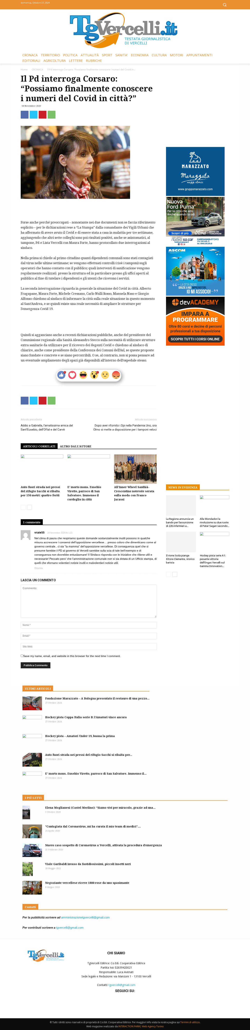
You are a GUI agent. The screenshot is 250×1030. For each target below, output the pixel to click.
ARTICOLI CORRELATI (39, 446)
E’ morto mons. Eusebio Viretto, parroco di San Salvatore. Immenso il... (95, 773)
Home (24, 69)
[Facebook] (116, 4)
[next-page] (29, 507)
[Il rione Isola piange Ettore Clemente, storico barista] (181, 542)
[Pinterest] (42, 115)
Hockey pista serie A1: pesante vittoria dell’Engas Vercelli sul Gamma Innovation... (213, 561)
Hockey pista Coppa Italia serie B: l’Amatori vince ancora (86, 717)
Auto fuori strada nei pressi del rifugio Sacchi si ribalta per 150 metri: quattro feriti (40, 491)
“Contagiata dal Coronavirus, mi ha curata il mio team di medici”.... (93, 826)
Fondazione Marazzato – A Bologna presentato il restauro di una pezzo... (97, 698)
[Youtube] (133, 4)
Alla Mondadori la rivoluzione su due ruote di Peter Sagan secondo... (214, 522)
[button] (224, 4)
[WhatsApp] (51, 115)
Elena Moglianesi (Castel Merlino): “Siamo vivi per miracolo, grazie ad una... (100, 807)
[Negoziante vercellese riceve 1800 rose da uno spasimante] (32, 888)
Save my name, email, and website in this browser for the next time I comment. (72, 656)
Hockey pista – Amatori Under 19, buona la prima (80, 736)
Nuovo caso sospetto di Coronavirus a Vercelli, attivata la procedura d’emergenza (103, 845)
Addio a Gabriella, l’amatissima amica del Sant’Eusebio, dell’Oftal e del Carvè (47, 427)
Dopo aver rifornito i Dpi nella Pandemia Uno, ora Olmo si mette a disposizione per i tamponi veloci (125, 427)
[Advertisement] (88, 210)
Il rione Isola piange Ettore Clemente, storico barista (180, 559)
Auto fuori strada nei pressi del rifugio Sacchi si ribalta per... (88, 755)
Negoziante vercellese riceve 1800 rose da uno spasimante (87, 883)
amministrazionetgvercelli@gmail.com (85, 917)
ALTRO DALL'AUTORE (75, 446)
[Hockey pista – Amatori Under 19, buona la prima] (32, 741)
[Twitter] (125, 4)
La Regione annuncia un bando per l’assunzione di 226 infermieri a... (180, 522)
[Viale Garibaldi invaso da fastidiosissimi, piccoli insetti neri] (27, 869)
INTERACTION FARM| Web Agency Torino (141, 1026)
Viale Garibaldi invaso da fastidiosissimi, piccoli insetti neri (88, 864)
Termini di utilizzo (190, 1022)
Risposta (38, 568)
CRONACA (37, 69)
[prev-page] (23, 507)
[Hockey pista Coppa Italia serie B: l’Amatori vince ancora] (32, 722)
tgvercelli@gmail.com (70, 927)
